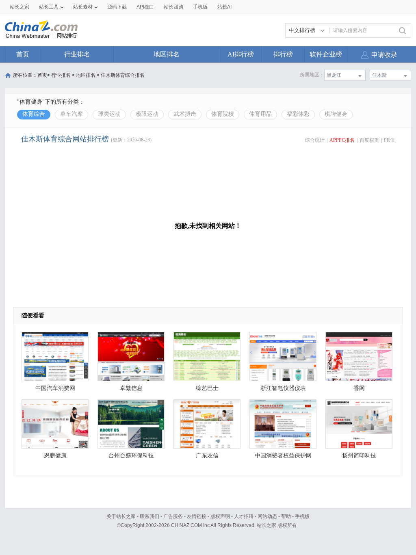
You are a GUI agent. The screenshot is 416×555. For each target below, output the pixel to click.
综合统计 (315, 140)
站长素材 (83, 7)
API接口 (145, 7)
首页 (22, 54)
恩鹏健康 (55, 456)
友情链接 (196, 516)
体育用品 (260, 114)
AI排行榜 (241, 54)
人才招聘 (244, 516)
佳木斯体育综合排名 (123, 75)
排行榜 (283, 54)
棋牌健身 (336, 114)
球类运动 (109, 114)
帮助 (286, 516)
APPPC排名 (342, 140)
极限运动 (147, 114)
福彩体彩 (298, 114)
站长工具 (48, 7)
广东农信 (207, 456)
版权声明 (220, 516)
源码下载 (117, 7)
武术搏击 (184, 114)
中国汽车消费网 (55, 388)
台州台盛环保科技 (131, 456)
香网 (359, 388)
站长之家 (19, 7)
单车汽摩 (71, 114)
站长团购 (173, 7)
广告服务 (173, 516)
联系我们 (149, 516)
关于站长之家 (121, 516)
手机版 (302, 516)
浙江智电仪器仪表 (283, 388)
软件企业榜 (326, 54)
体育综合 (33, 114)
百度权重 (369, 140)
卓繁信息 (131, 388)
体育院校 (222, 114)
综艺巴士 (207, 388)
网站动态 (267, 516)
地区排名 (167, 54)
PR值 (389, 140)
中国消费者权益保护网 (283, 456)
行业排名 (77, 54)
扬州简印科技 (359, 456)
